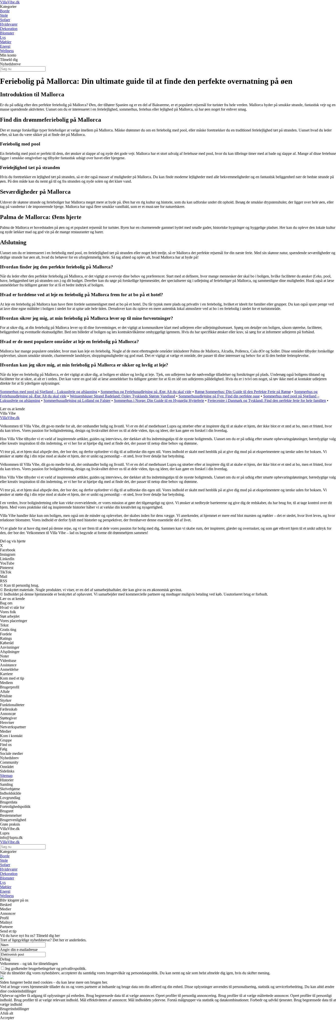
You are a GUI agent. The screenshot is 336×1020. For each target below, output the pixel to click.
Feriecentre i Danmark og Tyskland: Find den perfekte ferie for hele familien (267, 400)
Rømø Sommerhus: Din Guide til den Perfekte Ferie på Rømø (243, 392)
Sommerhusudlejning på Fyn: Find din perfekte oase (219, 396)
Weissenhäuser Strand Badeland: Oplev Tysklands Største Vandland (122, 396)
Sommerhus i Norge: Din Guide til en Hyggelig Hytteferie (159, 400)
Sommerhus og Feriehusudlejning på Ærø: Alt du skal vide (146, 392)
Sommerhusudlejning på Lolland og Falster (77, 400)
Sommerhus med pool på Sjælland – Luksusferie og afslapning (48, 392)
